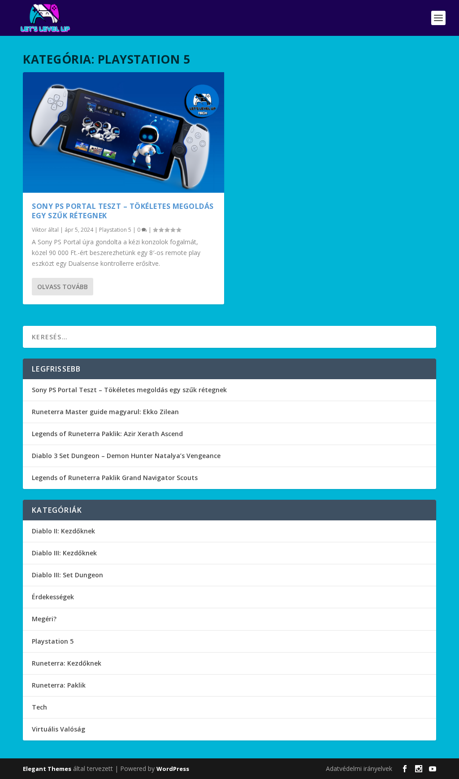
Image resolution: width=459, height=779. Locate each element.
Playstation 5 (115, 230)
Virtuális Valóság (58, 729)
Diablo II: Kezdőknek (63, 531)
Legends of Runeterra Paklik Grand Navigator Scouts (115, 477)
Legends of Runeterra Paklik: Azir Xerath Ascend (107, 433)
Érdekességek (53, 597)
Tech (39, 707)
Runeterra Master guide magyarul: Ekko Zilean (105, 411)
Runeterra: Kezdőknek (66, 663)
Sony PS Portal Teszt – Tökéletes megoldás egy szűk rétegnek (123, 211)
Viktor (39, 230)
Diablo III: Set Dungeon (67, 575)
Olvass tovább (62, 286)
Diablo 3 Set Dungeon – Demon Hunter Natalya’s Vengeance (126, 455)
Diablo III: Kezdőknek (64, 553)
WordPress (172, 769)
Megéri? (44, 619)
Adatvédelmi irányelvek (359, 768)
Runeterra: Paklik (59, 685)
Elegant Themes (47, 769)
